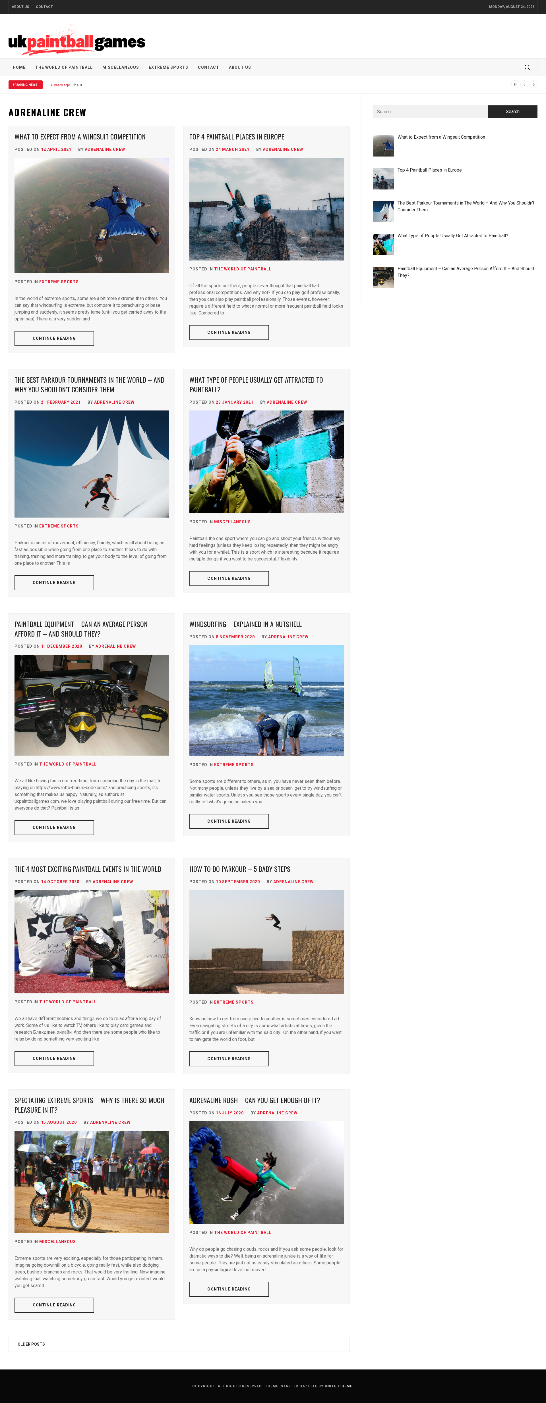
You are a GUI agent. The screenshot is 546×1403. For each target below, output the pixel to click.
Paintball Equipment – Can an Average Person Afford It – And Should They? (81, 629)
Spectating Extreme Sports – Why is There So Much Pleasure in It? (89, 1105)
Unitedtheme (338, 1386)
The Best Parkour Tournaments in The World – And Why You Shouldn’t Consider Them (148, 85)
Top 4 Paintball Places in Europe (236, 136)
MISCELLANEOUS (120, 67)
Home (19, 67)
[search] (527, 67)
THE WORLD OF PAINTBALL (64, 67)
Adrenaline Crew (105, 149)
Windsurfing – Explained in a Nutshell (245, 624)
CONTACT (44, 7)
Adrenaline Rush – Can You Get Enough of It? (254, 1100)
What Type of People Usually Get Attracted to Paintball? (256, 384)
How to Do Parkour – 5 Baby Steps (239, 869)
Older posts (31, 1344)
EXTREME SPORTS (168, 67)
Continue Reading (54, 338)
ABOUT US (20, 7)
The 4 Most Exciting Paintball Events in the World (88, 869)
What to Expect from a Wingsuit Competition (80, 136)
